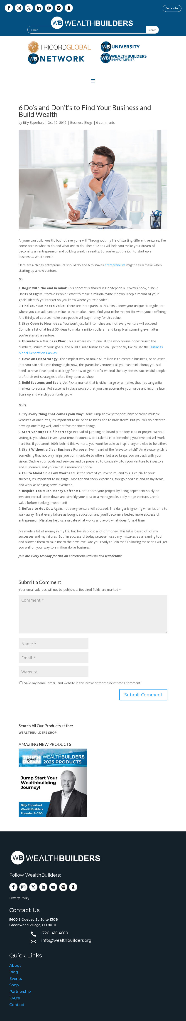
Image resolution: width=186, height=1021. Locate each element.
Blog (13, 972)
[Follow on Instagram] (19, 8)
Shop (14, 985)
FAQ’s (14, 998)
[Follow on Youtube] (49, 8)
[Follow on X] (29, 8)
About (15, 965)
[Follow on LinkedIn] (39, 8)
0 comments (105, 122)
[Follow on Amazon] (69, 8)
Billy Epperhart (33, 122)
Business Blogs (81, 122)
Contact (16, 1005)
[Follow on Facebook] (9, 8)
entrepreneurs (115, 265)
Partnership (20, 991)
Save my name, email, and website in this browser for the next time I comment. (82, 683)
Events (15, 979)
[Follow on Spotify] (59, 8)
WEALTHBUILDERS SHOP (38, 732)
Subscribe (172, 8)
